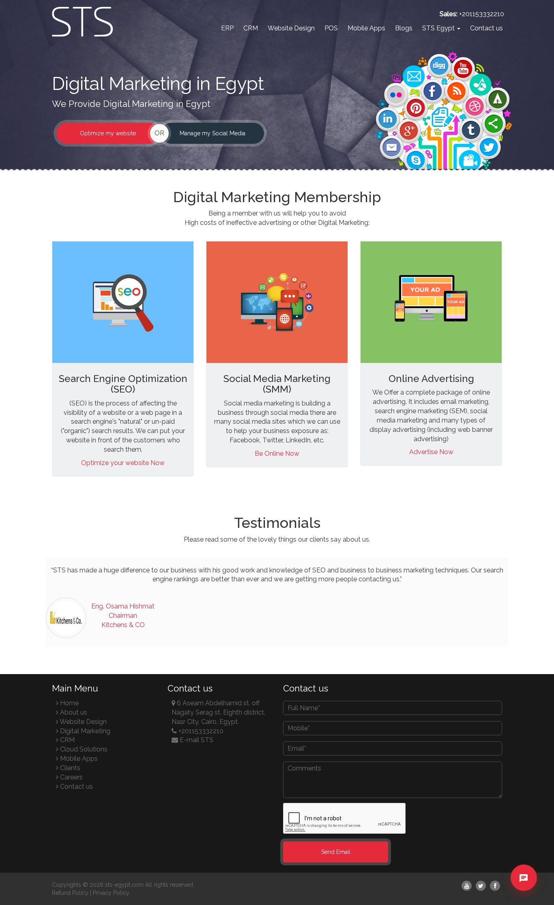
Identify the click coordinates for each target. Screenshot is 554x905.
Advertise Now (431, 452)
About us (72, 712)
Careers (70, 777)
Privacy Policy (111, 893)
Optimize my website (108, 133)
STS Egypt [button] (439, 28)
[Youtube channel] (467, 886)
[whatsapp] (523, 891)
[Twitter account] (481, 886)
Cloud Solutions (82, 749)
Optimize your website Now (123, 463)
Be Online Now (277, 453)
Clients (69, 768)
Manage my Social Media (212, 133)
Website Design (291, 28)
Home (68, 703)
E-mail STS (195, 740)
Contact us (486, 28)
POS (331, 28)
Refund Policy (70, 893)
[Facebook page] (495, 886)
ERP (227, 28)
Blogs (403, 28)
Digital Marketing (84, 731)
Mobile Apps (366, 28)
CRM (250, 28)
